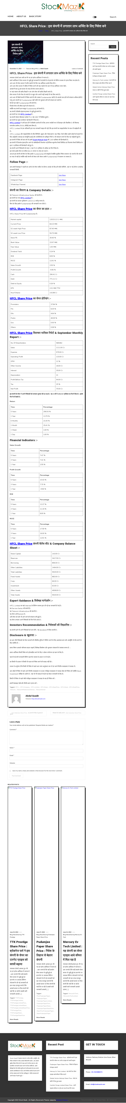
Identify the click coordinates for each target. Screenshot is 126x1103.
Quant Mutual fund (40, 140)
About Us (21, 16)
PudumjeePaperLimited (44, 1001)
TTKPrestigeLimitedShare (18, 1005)
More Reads (14, 1019)
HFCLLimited (35, 687)
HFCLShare (44, 687)
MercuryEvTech (73, 993)
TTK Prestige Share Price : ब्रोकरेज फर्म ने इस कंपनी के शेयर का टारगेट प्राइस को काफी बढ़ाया (20, 953)
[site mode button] (94, 17)
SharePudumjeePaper (43, 1013)
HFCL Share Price (21, 209)
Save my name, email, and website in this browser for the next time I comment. (37, 771)
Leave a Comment (77, 69)
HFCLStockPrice (74, 687)
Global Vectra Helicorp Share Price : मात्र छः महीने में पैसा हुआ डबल (104, 88)
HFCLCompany (25, 687)
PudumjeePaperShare (43, 1006)
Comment (13, 729)
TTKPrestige (19, 998)
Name (12, 748)
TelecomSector (40, 690)
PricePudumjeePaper (43, 996)
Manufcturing (17, 935)
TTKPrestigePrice (15, 1010)
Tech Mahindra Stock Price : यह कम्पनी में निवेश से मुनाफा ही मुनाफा (26, 713)
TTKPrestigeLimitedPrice (18, 1003)
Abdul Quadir (44, 68)
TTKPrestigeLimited (16, 1000)
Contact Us (113, 1100)
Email (12, 755)
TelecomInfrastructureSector (26, 690)
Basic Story (35, 16)
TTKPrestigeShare (16, 1013)
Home (10, 16)
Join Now (62, 175)
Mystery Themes (62, 1100)
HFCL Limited (25, 114)
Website (12, 763)
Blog (33, 69)
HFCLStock (64, 687)
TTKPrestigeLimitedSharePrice (20, 1008)
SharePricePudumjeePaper (45, 1011)
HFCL (36, 69)
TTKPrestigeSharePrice (17, 1015)
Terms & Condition (87, 1100)
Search (113, 17)
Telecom (28, 69)
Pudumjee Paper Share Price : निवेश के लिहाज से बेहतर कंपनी (45, 951)
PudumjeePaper (42, 998)
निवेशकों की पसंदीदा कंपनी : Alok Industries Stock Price (67, 713)
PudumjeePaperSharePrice (45, 1008)
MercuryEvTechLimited (70, 996)
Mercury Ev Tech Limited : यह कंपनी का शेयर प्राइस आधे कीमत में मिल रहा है (72, 951)
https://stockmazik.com (38, 699)
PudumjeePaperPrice (43, 1003)
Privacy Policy (101, 1100)
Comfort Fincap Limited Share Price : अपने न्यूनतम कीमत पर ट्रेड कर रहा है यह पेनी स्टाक (104, 97)
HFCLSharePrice (54, 687)
